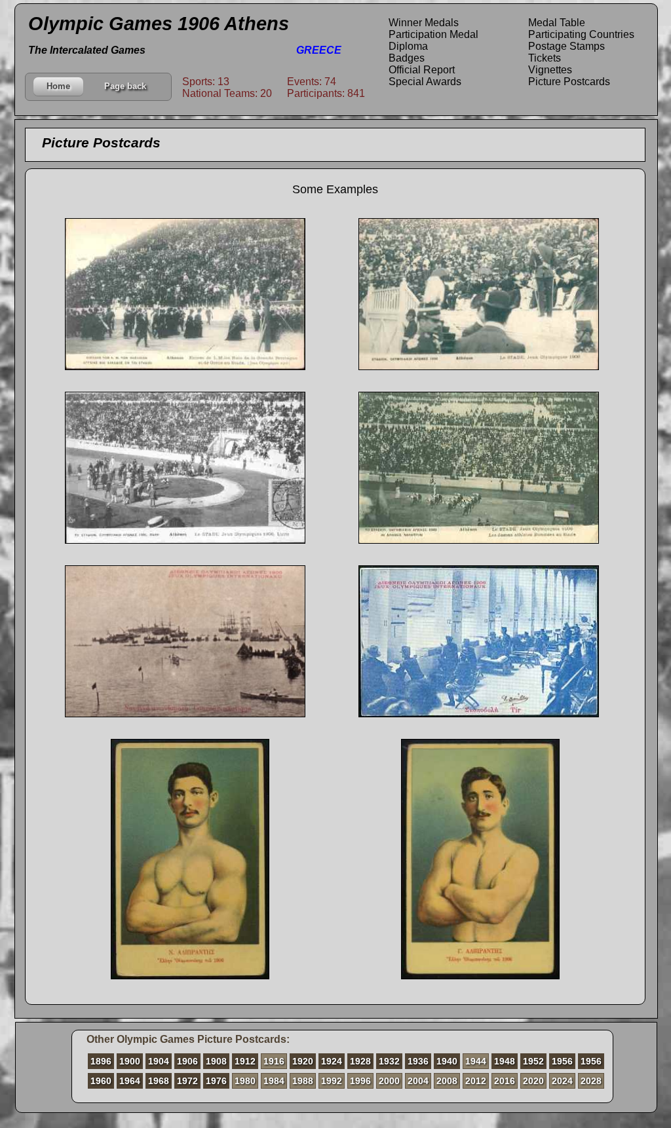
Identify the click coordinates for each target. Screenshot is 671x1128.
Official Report (422, 69)
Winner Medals (424, 22)
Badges (407, 58)
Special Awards (425, 81)
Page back (125, 86)
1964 (129, 1081)
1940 (446, 1061)
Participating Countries (581, 34)
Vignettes (550, 69)
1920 (302, 1061)
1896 (100, 1061)
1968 (158, 1081)
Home (58, 86)
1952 (533, 1061)
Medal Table (556, 22)
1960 (100, 1081)
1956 (562, 1061)
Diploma (408, 46)
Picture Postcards (569, 81)
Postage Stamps (566, 46)
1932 (389, 1061)
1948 (504, 1061)
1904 (158, 1061)
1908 (216, 1061)
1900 (129, 1061)
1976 (216, 1081)
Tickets (544, 58)
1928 (360, 1061)
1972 (187, 1081)
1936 (418, 1061)
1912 (245, 1061)
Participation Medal (433, 34)
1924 (331, 1061)
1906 (187, 1061)
